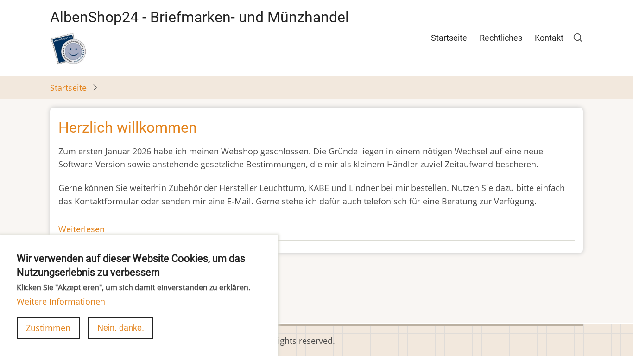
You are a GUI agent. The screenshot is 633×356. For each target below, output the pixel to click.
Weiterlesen (81, 229)
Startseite (449, 38)
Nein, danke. (120, 327)
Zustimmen (48, 327)
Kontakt (549, 38)
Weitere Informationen (61, 301)
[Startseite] (68, 48)
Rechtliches (501, 38)
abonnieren (72, 284)
